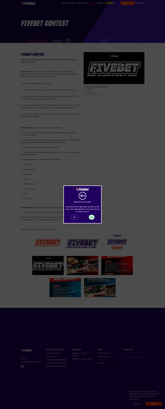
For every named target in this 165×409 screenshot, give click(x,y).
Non (74, 217)
